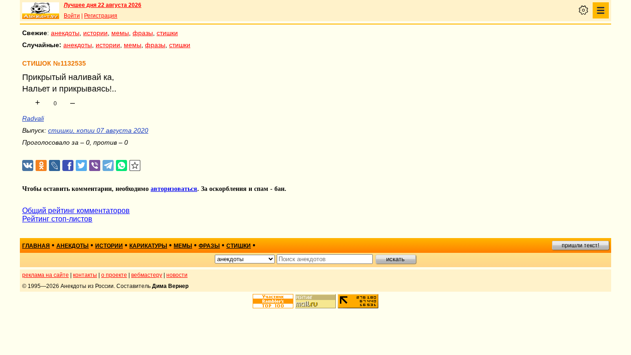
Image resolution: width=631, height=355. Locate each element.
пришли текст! (580, 245)
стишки (167, 33)
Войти (72, 15)
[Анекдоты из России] (40, 10)
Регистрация (100, 15)
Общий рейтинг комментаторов (76, 210)
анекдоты (65, 33)
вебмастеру (146, 275)
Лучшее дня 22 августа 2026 (102, 5)
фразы (143, 33)
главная (36, 246)
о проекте (114, 275)
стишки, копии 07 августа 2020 (98, 130)
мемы (120, 33)
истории (95, 33)
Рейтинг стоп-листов (57, 219)
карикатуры (148, 246)
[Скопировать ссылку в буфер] (135, 165)
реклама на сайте (45, 275)
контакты (85, 275)
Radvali (33, 118)
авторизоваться (174, 188)
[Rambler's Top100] (273, 301)
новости (177, 275)
